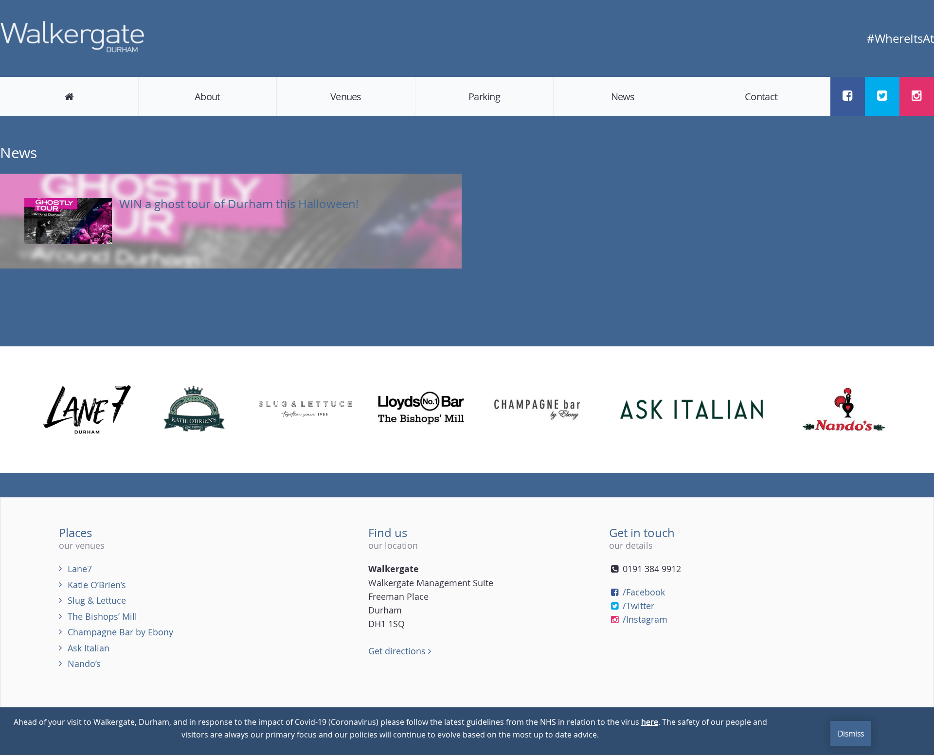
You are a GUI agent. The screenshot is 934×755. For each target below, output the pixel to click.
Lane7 (80, 569)
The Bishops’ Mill (102, 616)
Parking (484, 96)
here (649, 722)
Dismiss (851, 733)
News (623, 96)
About (207, 96)
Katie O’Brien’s (97, 585)
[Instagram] (916, 95)
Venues (345, 96)
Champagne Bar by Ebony (120, 632)
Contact (761, 96)
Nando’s (84, 663)
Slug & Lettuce (97, 600)
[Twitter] (882, 95)
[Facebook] (847, 95)
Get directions (398, 651)
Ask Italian (88, 648)
